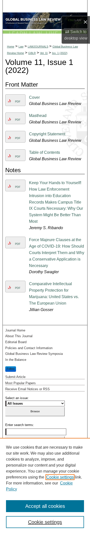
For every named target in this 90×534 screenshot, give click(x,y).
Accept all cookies (45, 506)
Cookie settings (60, 477)
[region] (45, 486)
